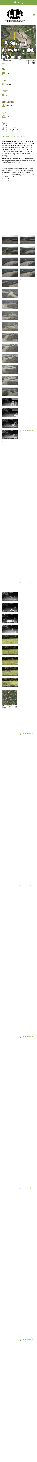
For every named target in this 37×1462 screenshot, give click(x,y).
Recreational (21, 136)
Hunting (12, 136)
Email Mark (9, 132)
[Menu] (34, 15)
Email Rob (9, 130)
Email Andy (9, 128)
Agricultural (5, 136)
